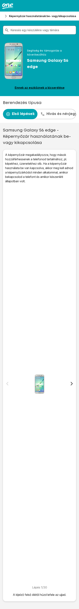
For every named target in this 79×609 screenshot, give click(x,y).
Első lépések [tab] (23, 114)
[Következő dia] (71, 383)
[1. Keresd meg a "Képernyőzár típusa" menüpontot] (39, 384)
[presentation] (39, 114)
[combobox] (42, 30)
